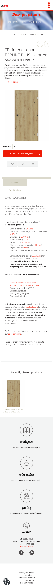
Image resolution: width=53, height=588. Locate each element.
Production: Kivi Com (26, 577)
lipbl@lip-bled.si (26, 546)
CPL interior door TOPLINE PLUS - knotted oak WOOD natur (13, 411)
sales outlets (26, 475)
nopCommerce (26, 583)
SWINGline (25, 237)
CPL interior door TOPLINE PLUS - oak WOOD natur (47, 44)
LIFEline (38, 245)
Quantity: (7, 146)
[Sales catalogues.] (26, 429)
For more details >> (13, 82)
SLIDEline (25, 242)
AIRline (25, 247)
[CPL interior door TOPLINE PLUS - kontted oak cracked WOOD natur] (40, 44)
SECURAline (36, 256)
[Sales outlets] (26, 525)
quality (26, 508)
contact (26, 532)
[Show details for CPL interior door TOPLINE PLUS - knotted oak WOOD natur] (13, 393)
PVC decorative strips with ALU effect (25, 285)
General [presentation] (15, 182)
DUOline (29, 229)
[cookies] (6, 577)
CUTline (13, 234)
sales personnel (14, 334)
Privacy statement (26, 572)
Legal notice (26, 575)
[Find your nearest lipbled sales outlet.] (26, 462)
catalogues (26, 442)
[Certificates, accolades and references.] (26, 495)
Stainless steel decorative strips (23, 282)
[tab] (15, 182)
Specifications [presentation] (15, 190)
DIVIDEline (27, 239)
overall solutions (31, 307)
